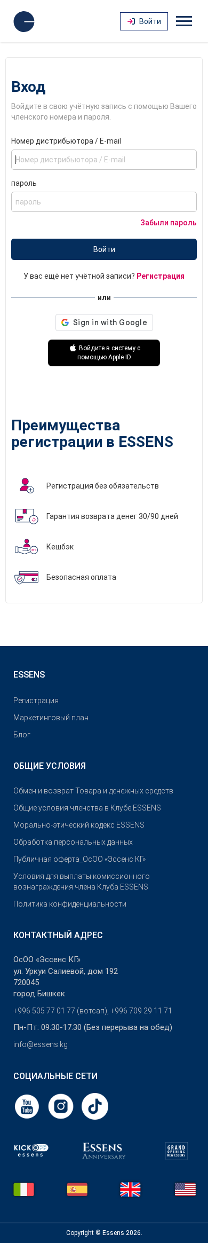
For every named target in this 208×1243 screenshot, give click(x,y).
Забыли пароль (168, 222)
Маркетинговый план (51, 717)
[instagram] (61, 1106)
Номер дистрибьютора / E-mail (66, 141)
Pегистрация (36, 700)
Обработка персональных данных (73, 842)
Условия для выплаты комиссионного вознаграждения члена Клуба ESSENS (81, 881)
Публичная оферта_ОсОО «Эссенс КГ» (79, 859)
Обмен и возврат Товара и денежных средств (93, 790)
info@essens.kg (40, 1044)
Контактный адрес (58, 935)
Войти (104, 249)
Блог (21, 734)
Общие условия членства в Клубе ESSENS (87, 808)
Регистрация (161, 276)
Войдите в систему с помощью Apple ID (109, 352)
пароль (24, 183)
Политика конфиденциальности (69, 904)
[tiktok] (95, 1106)
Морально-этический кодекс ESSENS (79, 825)
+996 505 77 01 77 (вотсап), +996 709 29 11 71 (92, 1010)
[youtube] (27, 1106)
